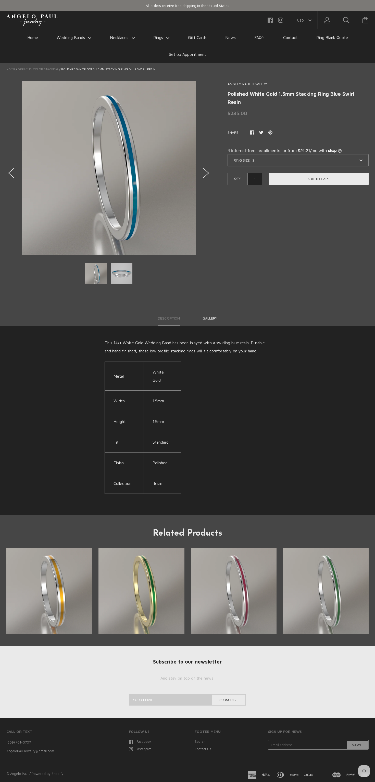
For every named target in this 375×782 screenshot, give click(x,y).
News (230, 37)
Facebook (144, 741)
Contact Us (203, 749)
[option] (109, 168)
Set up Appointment (187, 54)
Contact (290, 37)
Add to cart (318, 179)
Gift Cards (197, 37)
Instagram (144, 749)
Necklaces (120, 37)
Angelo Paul (19, 774)
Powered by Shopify (47, 774)
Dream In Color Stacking (38, 69)
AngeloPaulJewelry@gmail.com (30, 751)
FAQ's (259, 37)
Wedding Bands (71, 37)
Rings (158, 37)
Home (32, 37)
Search (200, 741)
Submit (357, 745)
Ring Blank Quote (332, 37)
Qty (237, 178)
